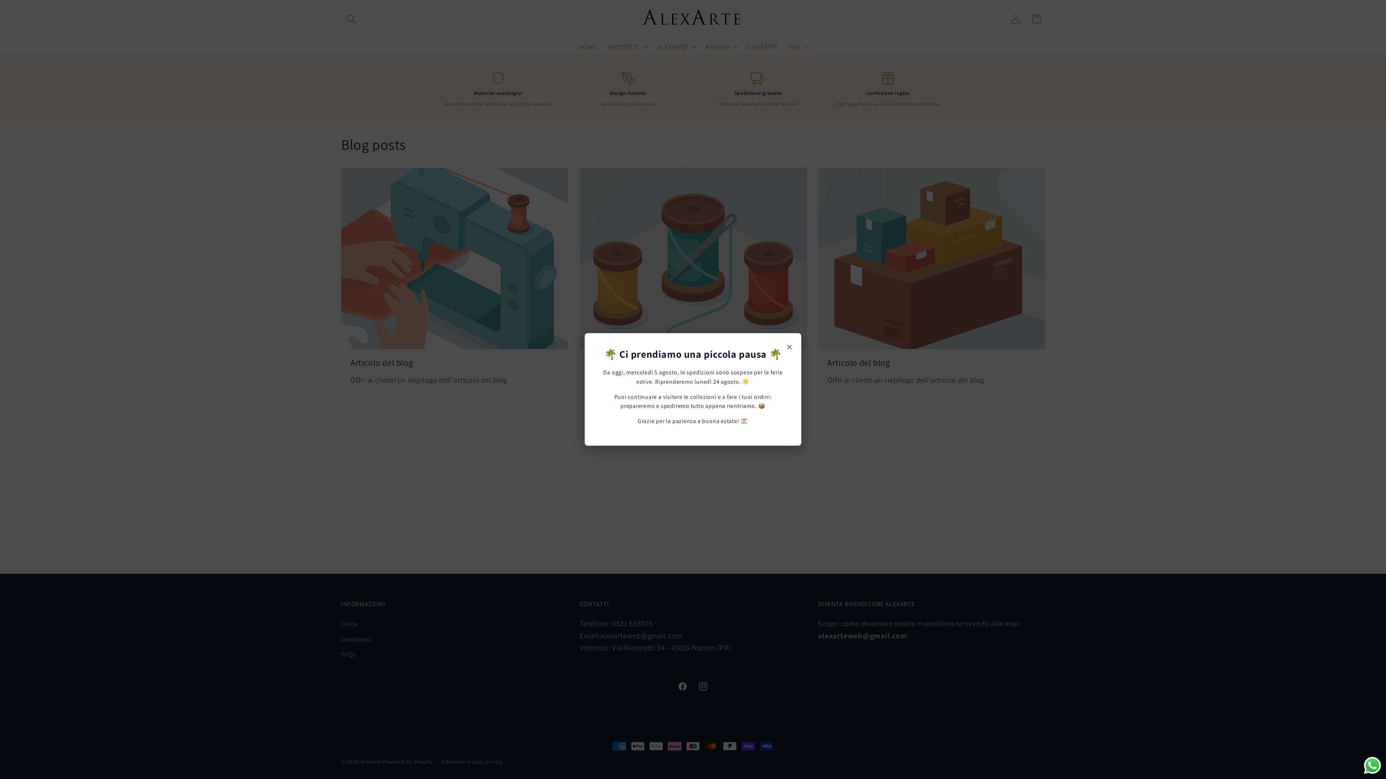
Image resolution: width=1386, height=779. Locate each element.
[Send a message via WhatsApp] (1372, 765)
